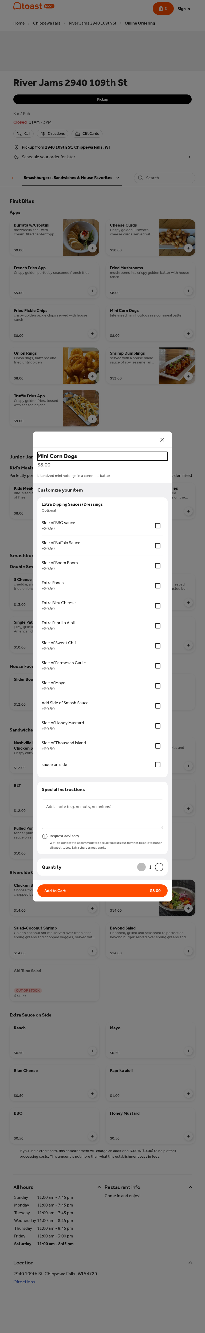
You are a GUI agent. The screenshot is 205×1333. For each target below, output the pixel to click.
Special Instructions (63, 789)
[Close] (162, 439)
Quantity (51, 867)
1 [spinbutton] (150, 867)
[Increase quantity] (159, 867)
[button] (102, 890)
